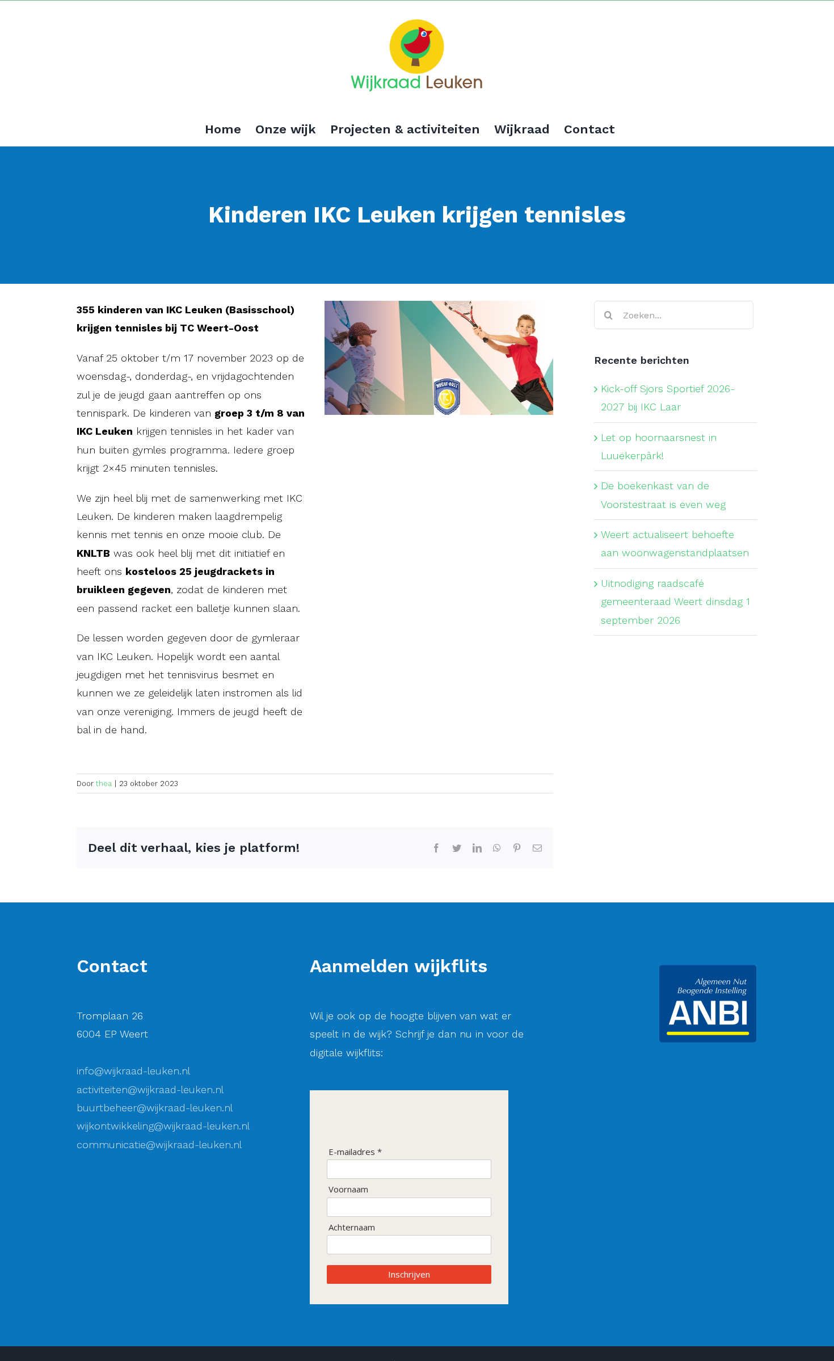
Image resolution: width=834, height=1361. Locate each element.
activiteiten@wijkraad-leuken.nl (150, 1089)
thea (104, 783)
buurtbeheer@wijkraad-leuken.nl (155, 1108)
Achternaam (351, 1227)
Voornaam (348, 1189)
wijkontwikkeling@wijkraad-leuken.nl (163, 1126)
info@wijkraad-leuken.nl (133, 1071)
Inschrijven (409, 1274)
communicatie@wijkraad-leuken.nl (159, 1144)
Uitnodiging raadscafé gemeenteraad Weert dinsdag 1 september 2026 (675, 601)
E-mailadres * (355, 1151)
